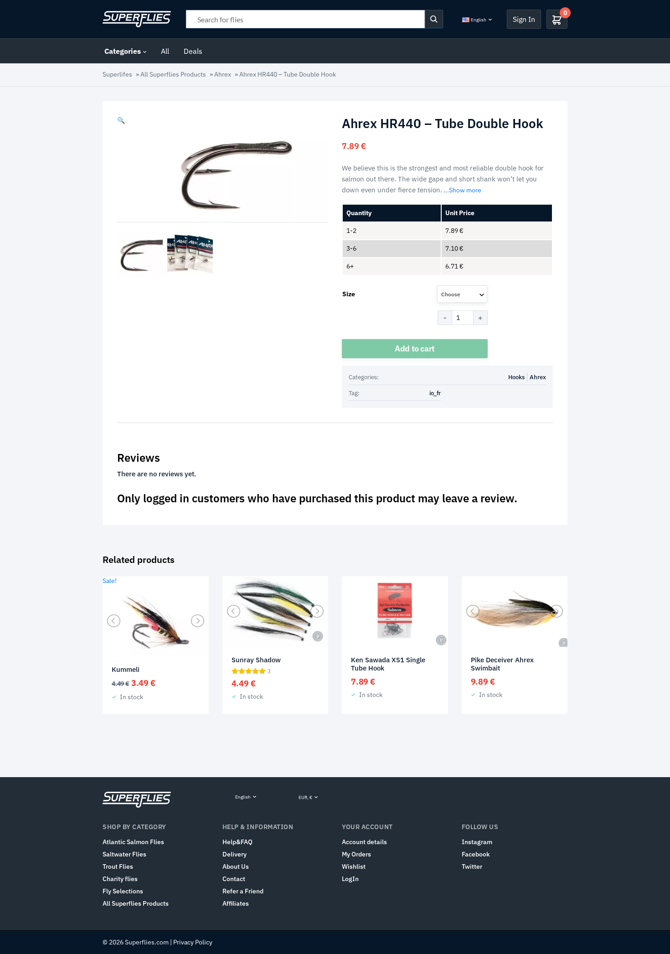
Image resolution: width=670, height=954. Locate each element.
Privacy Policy (192, 942)
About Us (235, 866)
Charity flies (120, 879)
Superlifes (117, 74)
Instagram (477, 842)
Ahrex (222, 74)
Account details (364, 842)
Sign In (524, 19)
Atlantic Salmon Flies (133, 842)
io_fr (435, 393)
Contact (233, 879)
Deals (193, 51)
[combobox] (462, 294)
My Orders (356, 854)
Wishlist (354, 866)
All (165, 51)
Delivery (234, 854)
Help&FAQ (237, 842)
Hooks (516, 377)
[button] (121, 120)
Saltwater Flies (124, 854)
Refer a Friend (242, 891)
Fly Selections (123, 891)
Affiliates (235, 903)
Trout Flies (118, 866)
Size (348, 294)
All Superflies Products (173, 74)
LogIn (350, 879)
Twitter (472, 866)
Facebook (476, 854)
